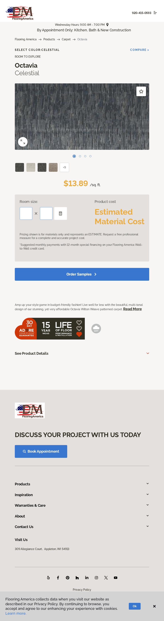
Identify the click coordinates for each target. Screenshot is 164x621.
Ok (135, 606)
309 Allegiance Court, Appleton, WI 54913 (42, 549)
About (20, 516)
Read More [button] (132, 309)
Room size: (29, 201)
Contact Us (24, 527)
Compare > (139, 49)
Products (49, 39)
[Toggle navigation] (155, 13)
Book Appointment (43, 451)
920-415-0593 (141, 13)
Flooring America (26, 39)
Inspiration (24, 495)
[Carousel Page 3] (85, 156)
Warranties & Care (30, 505)
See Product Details (31, 353)
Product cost (105, 201)
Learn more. (15, 613)
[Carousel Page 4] (90, 156)
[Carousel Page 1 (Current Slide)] (74, 156)
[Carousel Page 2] (80, 156)
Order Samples (79, 274)
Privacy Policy (82, 589)
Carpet (66, 39)
